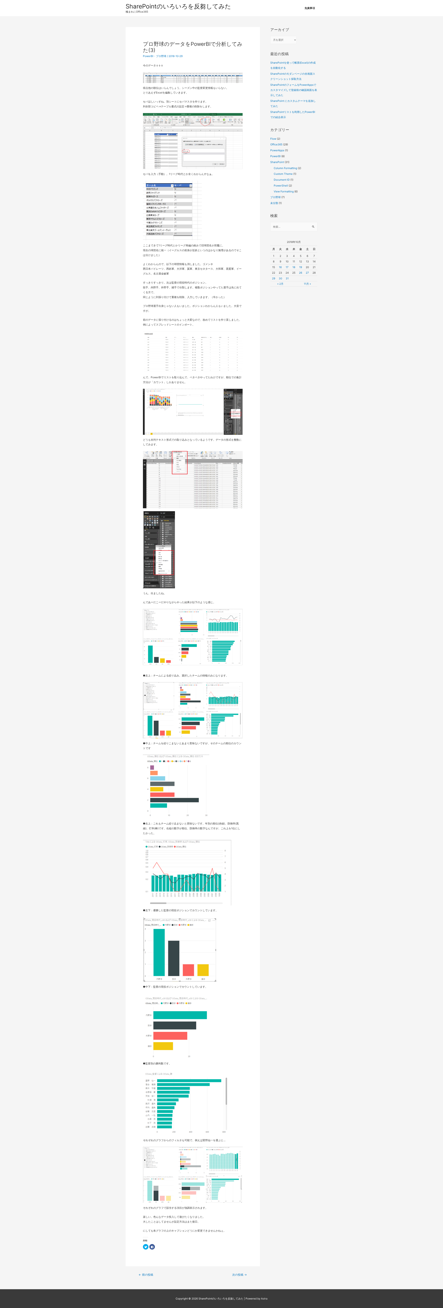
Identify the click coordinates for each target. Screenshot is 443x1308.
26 (300, 272)
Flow (273, 138)
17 (287, 267)
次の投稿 (239, 1274)
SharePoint (277, 162)
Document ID (282, 179)
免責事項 (310, 8)
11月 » (307, 283)
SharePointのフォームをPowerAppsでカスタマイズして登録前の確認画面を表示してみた (293, 90)
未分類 (274, 203)
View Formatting (284, 191)
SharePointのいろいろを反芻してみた (178, 6)
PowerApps (277, 150)
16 (280, 267)
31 (287, 278)
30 (280, 278)
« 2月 (280, 283)
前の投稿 (146, 1274)
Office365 (276, 144)
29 (273, 278)
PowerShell (281, 185)
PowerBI (148, 56)
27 (307, 272)
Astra (264, 1298)
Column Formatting (285, 168)
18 (293, 267)
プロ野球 (161, 56)
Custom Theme (283, 173)
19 (300, 267)
